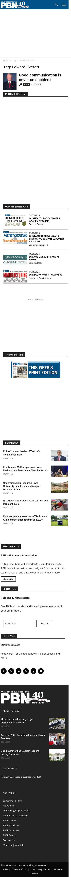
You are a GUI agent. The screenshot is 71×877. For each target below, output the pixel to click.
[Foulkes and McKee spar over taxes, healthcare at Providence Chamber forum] (59, 471)
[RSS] (26, 671)
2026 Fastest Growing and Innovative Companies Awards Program (46, 239)
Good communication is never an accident (40, 77)
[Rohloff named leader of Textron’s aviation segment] (59, 455)
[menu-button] (64, 5)
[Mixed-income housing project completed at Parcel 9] (57, 723)
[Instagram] (11, 671)
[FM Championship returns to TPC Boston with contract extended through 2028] (59, 520)
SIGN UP (44, 624)
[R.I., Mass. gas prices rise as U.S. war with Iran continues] (59, 505)
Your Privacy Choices (40, 869)
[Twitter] (33, 671)
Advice (26, 84)
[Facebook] (4, 671)
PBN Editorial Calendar (15, 815)
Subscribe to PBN (12, 800)
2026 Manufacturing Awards (45, 275)
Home (6, 60)
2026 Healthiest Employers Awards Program (44, 219)
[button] (56, 5)
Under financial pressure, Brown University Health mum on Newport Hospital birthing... (21, 486)
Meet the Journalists (13, 845)
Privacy (6, 869)
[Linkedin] (18, 671)
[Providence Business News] (15, 4)
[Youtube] (41, 671)
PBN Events (9, 835)
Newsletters (9, 805)
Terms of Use (20, 869)
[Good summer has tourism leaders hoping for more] (57, 755)
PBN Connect (10, 820)
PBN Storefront (11, 825)
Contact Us (9, 840)
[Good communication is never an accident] (10, 81)
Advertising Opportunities (16, 810)
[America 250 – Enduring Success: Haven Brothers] (57, 739)
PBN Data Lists (11, 830)
